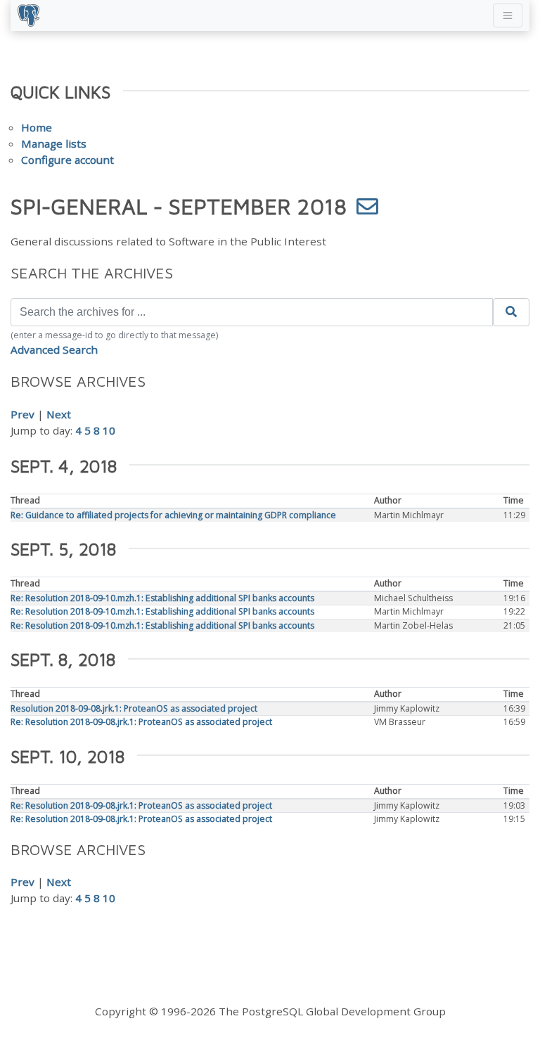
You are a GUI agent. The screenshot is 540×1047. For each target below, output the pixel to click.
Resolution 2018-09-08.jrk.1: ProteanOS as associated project (134, 708)
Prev (22, 414)
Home (36, 127)
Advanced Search (54, 349)
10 (109, 430)
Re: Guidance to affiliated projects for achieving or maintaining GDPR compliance (173, 515)
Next (58, 414)
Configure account (67, 160)
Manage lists (53, 143)
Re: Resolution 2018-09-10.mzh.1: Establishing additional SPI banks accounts (162, 598)
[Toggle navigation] (507, 15)
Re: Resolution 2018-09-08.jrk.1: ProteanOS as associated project (141, 722)
